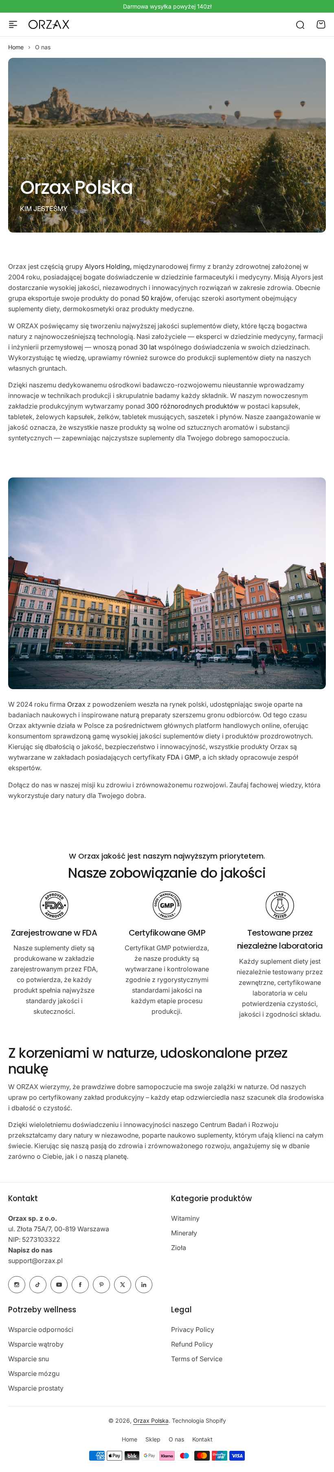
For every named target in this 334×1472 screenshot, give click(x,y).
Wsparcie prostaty (36, 1388)
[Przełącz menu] (13, 24)
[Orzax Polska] (49, 24)
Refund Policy (192, 1344)
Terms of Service (196, 1359)
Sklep (152, 1439)
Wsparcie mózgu (33, 1373)
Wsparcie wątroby (36, 1344)
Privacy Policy (192, 1329)
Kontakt (202, 1439)
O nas (176, 1439)
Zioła (178, 1248)
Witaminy (185, 1218)
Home (16, 47)
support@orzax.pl (35, 1261)
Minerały (184, 1233)
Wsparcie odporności (40, 1329)
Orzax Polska (151, 1420)
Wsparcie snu (28, 1359)
